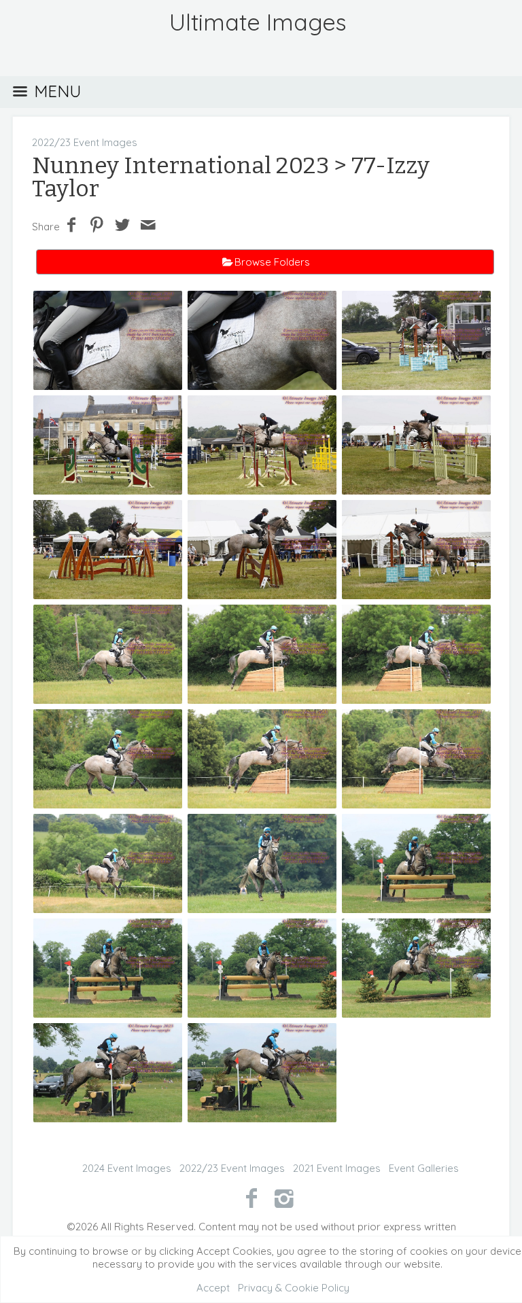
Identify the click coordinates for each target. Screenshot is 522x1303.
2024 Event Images (126, 1168)
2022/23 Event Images (84, 142)
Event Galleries (424, 1168)
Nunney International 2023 (180, 165)
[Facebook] (251, 1197)
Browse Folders (272, 261)
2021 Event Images (337, 1168)
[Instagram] (284, 1197)
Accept (213, 1287)
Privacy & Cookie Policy (293, 1287)
